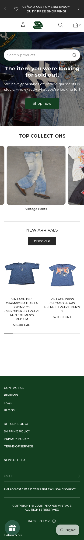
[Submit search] (74, 55)
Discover (42, 241)
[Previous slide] (5, 9)
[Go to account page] (23, 26)
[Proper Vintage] (38, 25)
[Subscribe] (77, 476)
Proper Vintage (57, 505)
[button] (61, 25)
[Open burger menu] (9, 25)
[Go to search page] (61, 25)
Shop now (42, 103)
